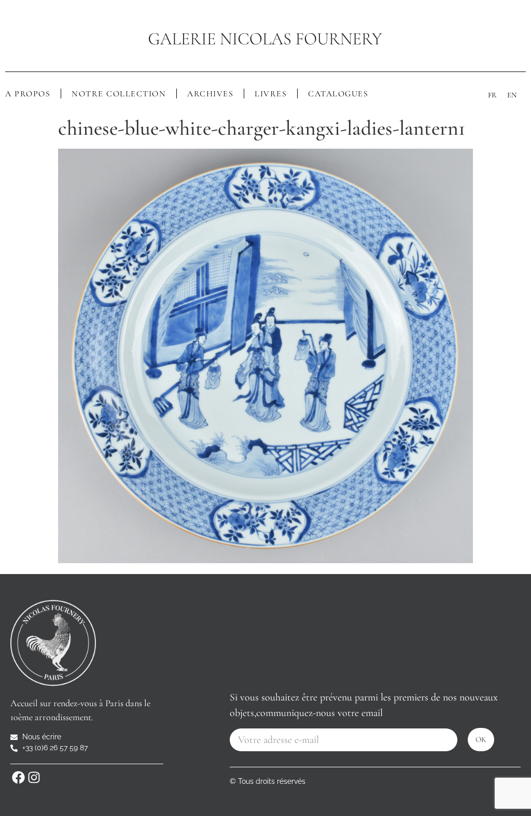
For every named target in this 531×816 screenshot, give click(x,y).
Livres (271, 94)
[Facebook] (18, 777)
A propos (27, 94)
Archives (210, 94)
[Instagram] (33, 777)
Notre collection (119, 94)
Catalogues (338, 94)
